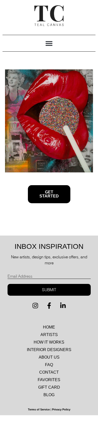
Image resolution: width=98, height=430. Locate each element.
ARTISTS (49, 335)
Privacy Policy (61, 409)
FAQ (49, 365)
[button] (49, 43)
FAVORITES (49, 380)
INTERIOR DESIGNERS (49, 350)
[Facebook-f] (49, 305)
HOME (49, 327)
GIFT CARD (49, 387)
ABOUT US (49, 357)
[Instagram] (35, 305)
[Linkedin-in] (63, 305)
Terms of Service (39, 409)
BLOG (49, 395)
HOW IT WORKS (49, 342)
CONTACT (49, 372)
